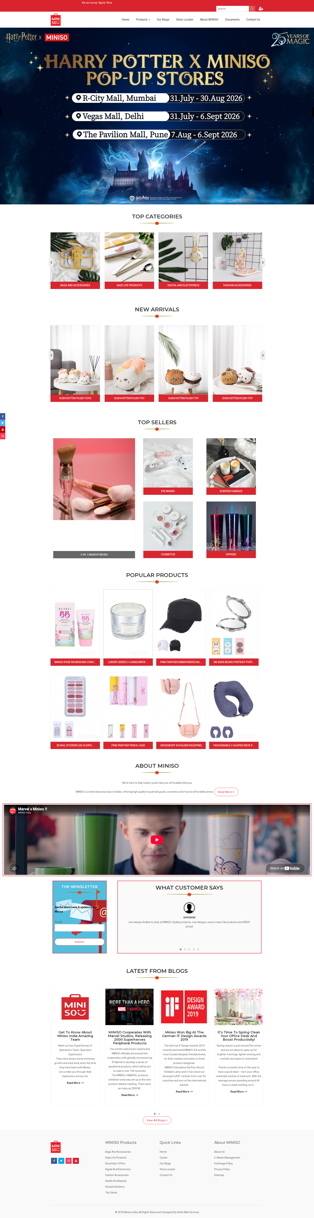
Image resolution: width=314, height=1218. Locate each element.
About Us (219, 1151)
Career (164, 1157)
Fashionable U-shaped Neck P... (234, 745)
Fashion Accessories (237, 285)
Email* (58, 922)
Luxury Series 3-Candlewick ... (128, 662)
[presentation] (51, 262)
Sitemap (219, 1175)
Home (125, 19)
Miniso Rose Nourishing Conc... (75, 662)
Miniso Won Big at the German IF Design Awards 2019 (184, 1036)
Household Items (114, 1186)
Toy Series (111, 1192)
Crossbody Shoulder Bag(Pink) (181, 745)
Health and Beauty (116, 1180)
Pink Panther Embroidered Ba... (181, 662)
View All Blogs (156, 1120)
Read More (225, 791)
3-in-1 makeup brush (94, 554)
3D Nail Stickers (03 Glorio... (75, 745)
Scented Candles (231, 491)
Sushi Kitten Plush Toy (129, 398)
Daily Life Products (129, 285)
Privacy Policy (222, 1169)
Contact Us (253, 19)
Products (142, 19)
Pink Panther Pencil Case (128, 745)
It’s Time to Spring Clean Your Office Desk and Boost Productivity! (239, 1036)
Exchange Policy (223, 1163)
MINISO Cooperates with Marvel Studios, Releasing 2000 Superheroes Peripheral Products (130, 1038)
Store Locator (184, 19)
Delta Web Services (188, 1212)
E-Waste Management (227, 1157)
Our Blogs (163, 19)
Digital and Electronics (183, 285)
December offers (115, 1163)
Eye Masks (168, 491)
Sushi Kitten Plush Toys (75, 398)
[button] (180, 949)
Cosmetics (168, 554)
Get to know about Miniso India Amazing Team (75, 1036)
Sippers (231, 554)
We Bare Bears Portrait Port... (234, 662)
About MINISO (209, 19)
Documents (232, 19)
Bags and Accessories (75, 285)
